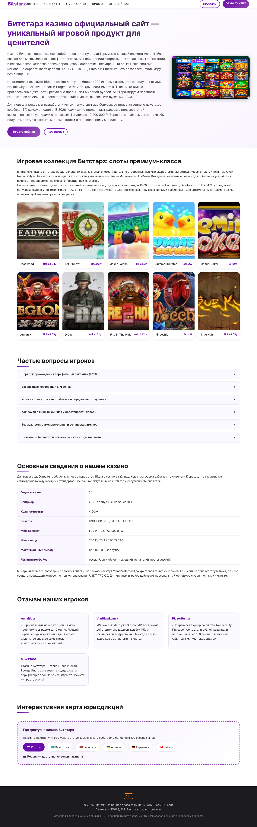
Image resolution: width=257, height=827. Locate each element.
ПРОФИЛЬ (209, 3)
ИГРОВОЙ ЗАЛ (119, 3)
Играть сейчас (24, 132)
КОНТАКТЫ (52, 3)
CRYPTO (32, 3)
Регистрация (56, 131)
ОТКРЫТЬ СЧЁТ (236, 3)
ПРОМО (97, 3)
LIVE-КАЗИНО (76, 3)
